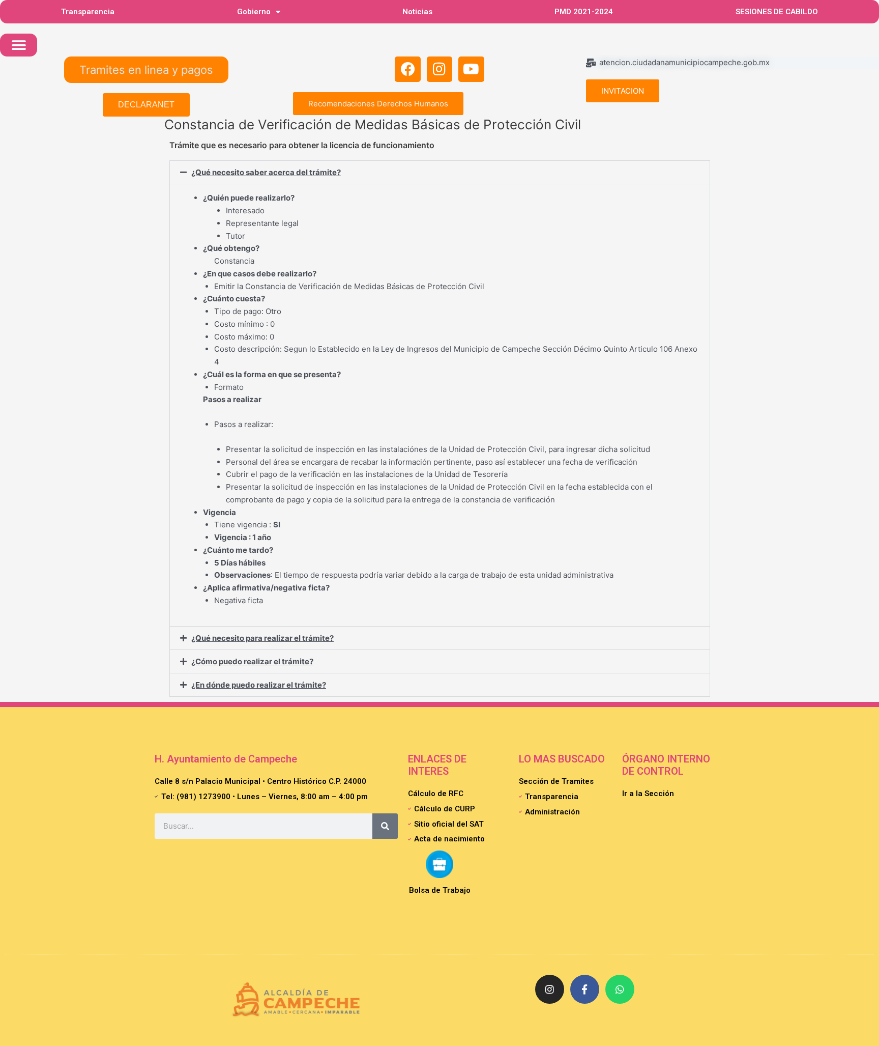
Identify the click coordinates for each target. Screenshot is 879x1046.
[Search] (385, 826)
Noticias (417, 11)
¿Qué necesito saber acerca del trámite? (266, 172)
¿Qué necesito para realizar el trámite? (262, 638)
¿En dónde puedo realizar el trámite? (258, 685)
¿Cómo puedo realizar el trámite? (252, 661)
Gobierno (254, 11)
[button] (18, 45)
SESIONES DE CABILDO (777, 11)
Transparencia (87, 11)
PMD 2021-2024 (583, 11)
